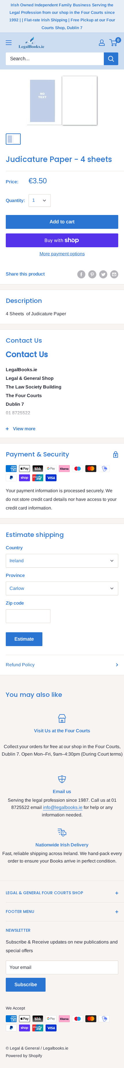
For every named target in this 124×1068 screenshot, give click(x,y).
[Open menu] (9, 42)
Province (15, 575)
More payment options (62, 253)
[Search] (111, 58)
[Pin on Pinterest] (92, 274)
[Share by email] (114, 274)
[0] (113, 42)
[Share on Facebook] (81, 274)
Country (14, 547)
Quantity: (15, 200)
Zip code (15, 603)
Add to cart (62, 221)
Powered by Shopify (24, 1055)
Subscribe (25, 984)
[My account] (102, 42)
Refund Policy (20, 664)
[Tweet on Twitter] (103, 274)
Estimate (24, 639)
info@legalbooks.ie (62, 807)
